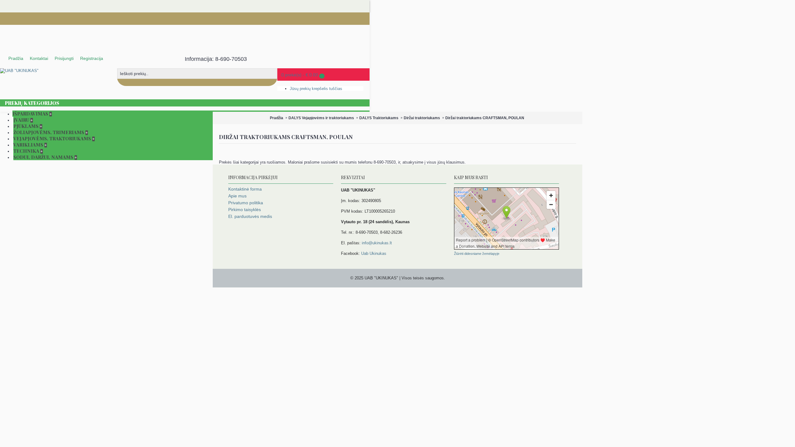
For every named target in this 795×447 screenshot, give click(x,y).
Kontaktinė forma (245, 189)
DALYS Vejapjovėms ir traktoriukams (321, 118)
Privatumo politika (245, 202)
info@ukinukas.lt (377, 243)
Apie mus (237, 195)
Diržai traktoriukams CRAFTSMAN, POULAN (484, 118)
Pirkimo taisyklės (244, 209)
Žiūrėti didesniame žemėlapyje (476, 253)
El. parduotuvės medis (250, 216)
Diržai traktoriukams (422, 118)
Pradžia (276, 118)
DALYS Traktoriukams (378, 118)
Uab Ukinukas (373, 253)
